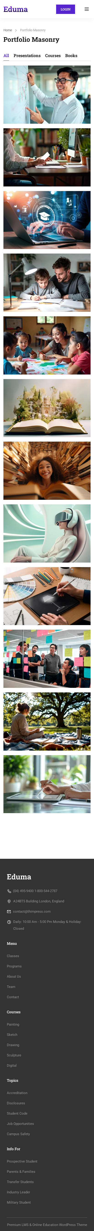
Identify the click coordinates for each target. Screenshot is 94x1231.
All (6, 55)
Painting (13, 1024)
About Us (14, 976)
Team (11, 987)
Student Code (17, 1113)
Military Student (19, 1202)
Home (7, 30)
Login (65, 9)
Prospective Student (22, 1161)
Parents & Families (21, 1172)
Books (71, 55)
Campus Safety (18, 1134)
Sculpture (14, 1055)
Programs (14, 966)
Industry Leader (18, 1192)
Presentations (27, 55)
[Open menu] (87, 9)
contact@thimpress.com (32, 911)
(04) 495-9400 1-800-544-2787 (35, 891)
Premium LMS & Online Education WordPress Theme (47, 1225)
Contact (13, 997)
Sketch (12, 1035)
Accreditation (17, 1093)
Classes (13, 956)
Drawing (13, 1045)
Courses (53, 55)
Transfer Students (20, 1182)
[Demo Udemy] (15, 9)
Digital (12, 1065)
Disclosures (16, 1103)
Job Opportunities (20, 1124)
